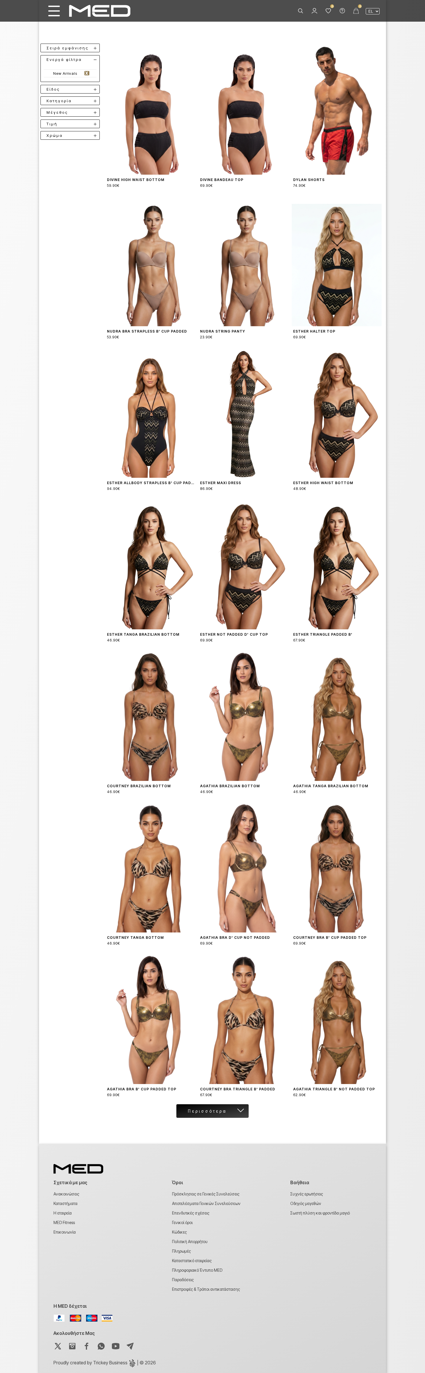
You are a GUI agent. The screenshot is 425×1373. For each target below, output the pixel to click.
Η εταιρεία (62, 1212)
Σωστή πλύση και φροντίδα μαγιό (320, 1212)
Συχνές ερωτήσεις (306, 1193)
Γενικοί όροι (182, 1222)
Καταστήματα (65, 1203)
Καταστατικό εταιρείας (192, 1260)
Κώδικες (179, 1232)
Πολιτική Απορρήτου (190, 1241)
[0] (328, 11)
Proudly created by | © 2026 (104, 1362)
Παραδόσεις (183, 1279)
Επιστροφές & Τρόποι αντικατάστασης (206, 1289)
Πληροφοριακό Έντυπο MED (197, 1270)
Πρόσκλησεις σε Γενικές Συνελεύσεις (205, 1193)
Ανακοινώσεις (66, 1193)
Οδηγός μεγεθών (305, 1203)
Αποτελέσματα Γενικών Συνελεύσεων (206, 1203)
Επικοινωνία (64, 1232)
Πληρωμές (181, 1251)
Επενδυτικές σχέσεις (190, 1212)
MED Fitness (64, 1222)
